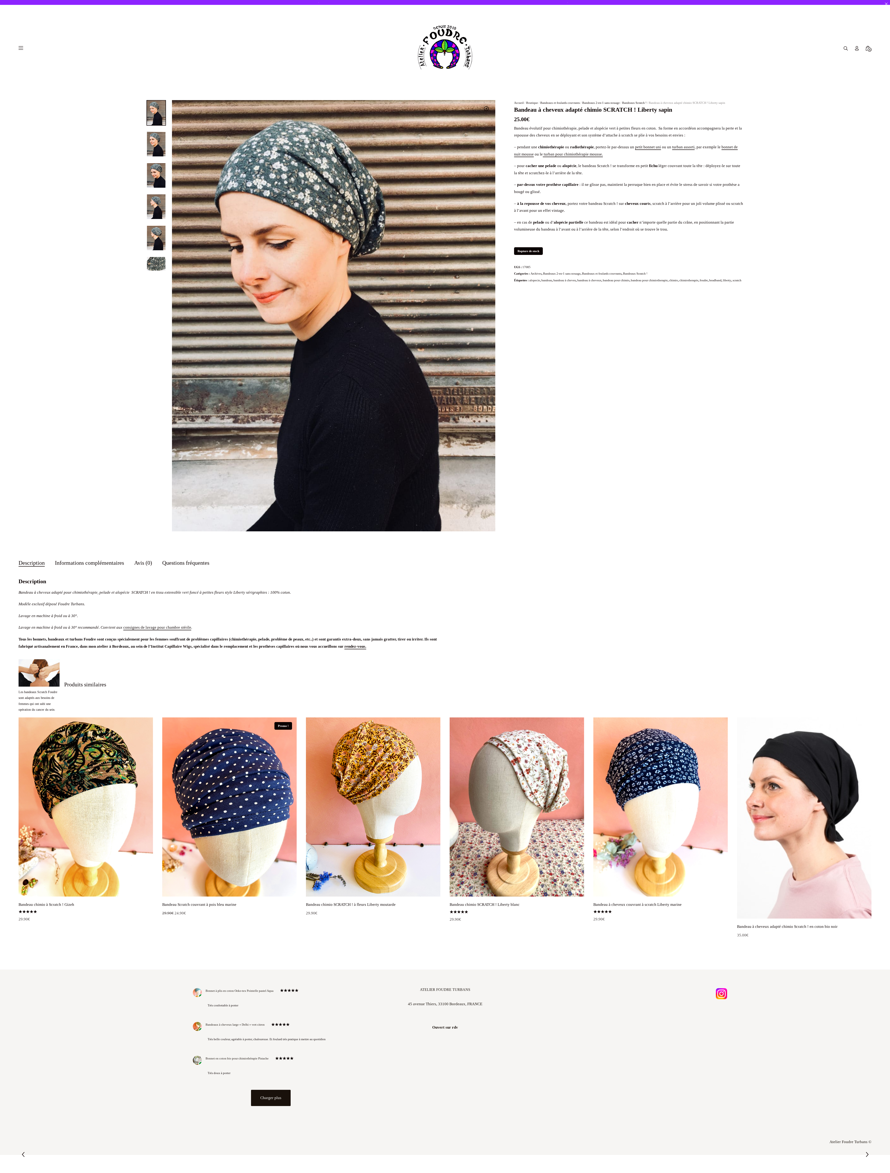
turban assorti (683, 147)
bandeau (546, 280)
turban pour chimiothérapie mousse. (573, 154)
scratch (737, 280)
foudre (704, 280)
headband (715, 280)
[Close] (886, 4)
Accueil (519, 103)
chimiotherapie (688, 280)
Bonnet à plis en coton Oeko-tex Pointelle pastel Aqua (239, 990)
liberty (727, 280)
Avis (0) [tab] (143, 563)
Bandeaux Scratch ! (634, 103)
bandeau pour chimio (616, 280)
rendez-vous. (355, 646)
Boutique (532, 103)
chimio (673, 280)
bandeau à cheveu (564, 280)
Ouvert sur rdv (445, 1027)
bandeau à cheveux (589, 280)
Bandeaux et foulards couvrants (560, 103)
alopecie (534, 280)
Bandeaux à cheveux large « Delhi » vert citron (235, 1024)
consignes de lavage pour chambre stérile (157, 627)
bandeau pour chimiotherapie (649, 280)
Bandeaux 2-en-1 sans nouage (601, 103)
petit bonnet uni (648, 147)
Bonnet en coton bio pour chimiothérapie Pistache (237, 1058)
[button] (486, 109)
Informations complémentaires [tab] (89, 563)
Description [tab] (32, 563)
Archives (536, 273)
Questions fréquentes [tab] (185, 563)
